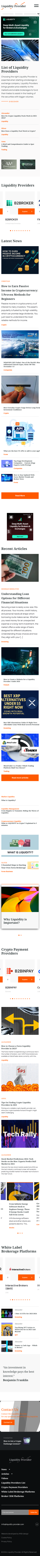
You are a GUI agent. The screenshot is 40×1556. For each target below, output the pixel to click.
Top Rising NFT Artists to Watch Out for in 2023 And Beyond (25, 1330)
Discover (14, 101)
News (4, 1469)
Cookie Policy (6, 1538)
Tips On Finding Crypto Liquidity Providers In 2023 (16, 1103)
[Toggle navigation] (36, 7)
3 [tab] (15, 231)
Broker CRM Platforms (12, 1496)
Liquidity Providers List (13, 1482)
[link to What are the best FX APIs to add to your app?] (20, 434)
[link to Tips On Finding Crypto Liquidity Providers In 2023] (20, 1078)
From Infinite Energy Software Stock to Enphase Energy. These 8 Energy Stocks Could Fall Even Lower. (19, 1209)
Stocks (11, 1228)
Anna (3, 141)
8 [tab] (26, 231)
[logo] (13, 5)
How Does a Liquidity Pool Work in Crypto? (18, 131)
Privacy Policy (6, 1541)
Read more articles (20, 777)
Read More (20, 495)
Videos (4, 1478)
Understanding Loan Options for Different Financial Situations (15, 598)
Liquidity (4, 121)
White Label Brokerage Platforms (18, 1491)
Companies (18, 468)
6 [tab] (22, 231)
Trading (4, 150)
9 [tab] (28, 231)
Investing (5, 642)
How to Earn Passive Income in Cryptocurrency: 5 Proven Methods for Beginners (19, 292)
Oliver (3, 128)
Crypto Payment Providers (14, 1487)
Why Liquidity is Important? (15, 921)
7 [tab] (24, 231)
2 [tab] (13, 231)
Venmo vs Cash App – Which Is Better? (26, 1346)
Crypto (4, 325)
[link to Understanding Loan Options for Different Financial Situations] (20, 569)
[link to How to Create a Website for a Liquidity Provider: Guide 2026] (20, 662)
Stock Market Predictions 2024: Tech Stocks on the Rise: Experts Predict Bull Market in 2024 (18, 1161)
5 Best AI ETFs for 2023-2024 (26, 1314)
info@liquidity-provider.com (12, 1524)
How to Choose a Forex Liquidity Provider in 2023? (15, 1047)
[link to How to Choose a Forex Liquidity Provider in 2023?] (20, 1022)
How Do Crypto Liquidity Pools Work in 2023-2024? (19, 117)
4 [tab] (17, 231)
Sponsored (32, 17)
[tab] (20, 799)
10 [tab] (30, 231)
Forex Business (7, 871)
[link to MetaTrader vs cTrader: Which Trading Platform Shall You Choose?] (20, 749)
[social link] (37, 1524)
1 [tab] (11, 231)
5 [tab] (19, 231)
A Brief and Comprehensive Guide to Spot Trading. (17, 145)
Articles (5, 1473)
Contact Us (8, 1422)
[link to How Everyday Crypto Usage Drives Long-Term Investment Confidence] (20, 391)
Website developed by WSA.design (14, 1534)
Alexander (5, 113)
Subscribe (34, 1512)
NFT (16, 1335)
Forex (16, 482)
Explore (25, 211)
